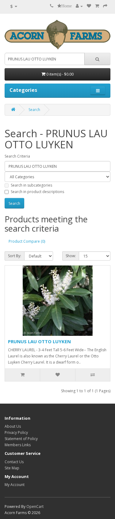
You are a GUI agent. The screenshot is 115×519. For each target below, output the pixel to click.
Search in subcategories (31, 185)
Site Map (12, 468)
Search (34, 109)
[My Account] (79, 6)
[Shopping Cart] (97, 6)
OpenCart (35, 506)
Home (66, 6)
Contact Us (14, 461)
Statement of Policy (21, 438)
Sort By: (14, 255)
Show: (71, 255)
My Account (15, 484)
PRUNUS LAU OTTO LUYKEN (39, 341)
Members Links (18, 444)
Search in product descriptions (37, 191)
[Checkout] (105, 6)
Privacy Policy (16, 432)
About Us (13, 426)
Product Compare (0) (27, 241)
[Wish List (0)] (89, 6)
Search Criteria (17, 156)
